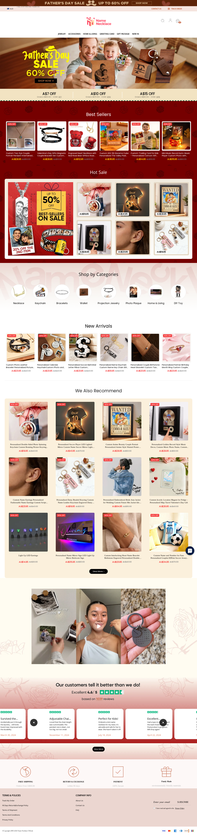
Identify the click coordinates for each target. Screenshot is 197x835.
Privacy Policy (7, 820)
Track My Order (8, 800)
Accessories (74, 34)
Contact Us (80, 805)
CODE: (57, 97)
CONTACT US (156, 9)
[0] (177, 21)
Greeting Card (107, 34)
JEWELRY (62, 34)
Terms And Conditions (11, 815)
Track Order (176, 9)
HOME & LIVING (90, 34)
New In (135, 34)
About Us (79, 800)
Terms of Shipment (9, 810)
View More (98, 749)
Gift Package (123, 34)
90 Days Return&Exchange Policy (15, 805)
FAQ (77, 810)
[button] (97, 84)
